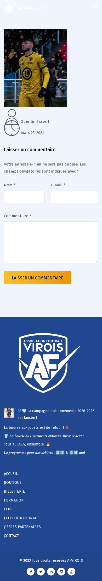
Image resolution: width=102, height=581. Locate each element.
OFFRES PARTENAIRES (22, 527)
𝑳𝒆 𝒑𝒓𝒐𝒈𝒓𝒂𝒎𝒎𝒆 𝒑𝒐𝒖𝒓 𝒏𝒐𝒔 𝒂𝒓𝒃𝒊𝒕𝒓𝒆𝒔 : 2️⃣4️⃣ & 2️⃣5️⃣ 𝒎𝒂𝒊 (44, 452)
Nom (9, 185)
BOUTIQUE (12, 482)
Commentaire (17, 215)
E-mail (58, 185)
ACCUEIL (11, 474)
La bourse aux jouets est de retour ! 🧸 (36, 427)
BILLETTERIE (14, 491)
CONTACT (11, 536)
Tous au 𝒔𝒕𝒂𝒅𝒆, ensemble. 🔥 (27, 444)
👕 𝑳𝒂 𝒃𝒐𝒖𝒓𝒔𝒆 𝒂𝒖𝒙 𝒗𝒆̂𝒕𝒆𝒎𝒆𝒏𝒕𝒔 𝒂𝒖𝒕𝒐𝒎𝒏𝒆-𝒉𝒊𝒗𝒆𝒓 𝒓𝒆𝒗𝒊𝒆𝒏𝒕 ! (44, 436)
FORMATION (14, 500)
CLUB (8, 509)
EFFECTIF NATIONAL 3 (21, 518)
